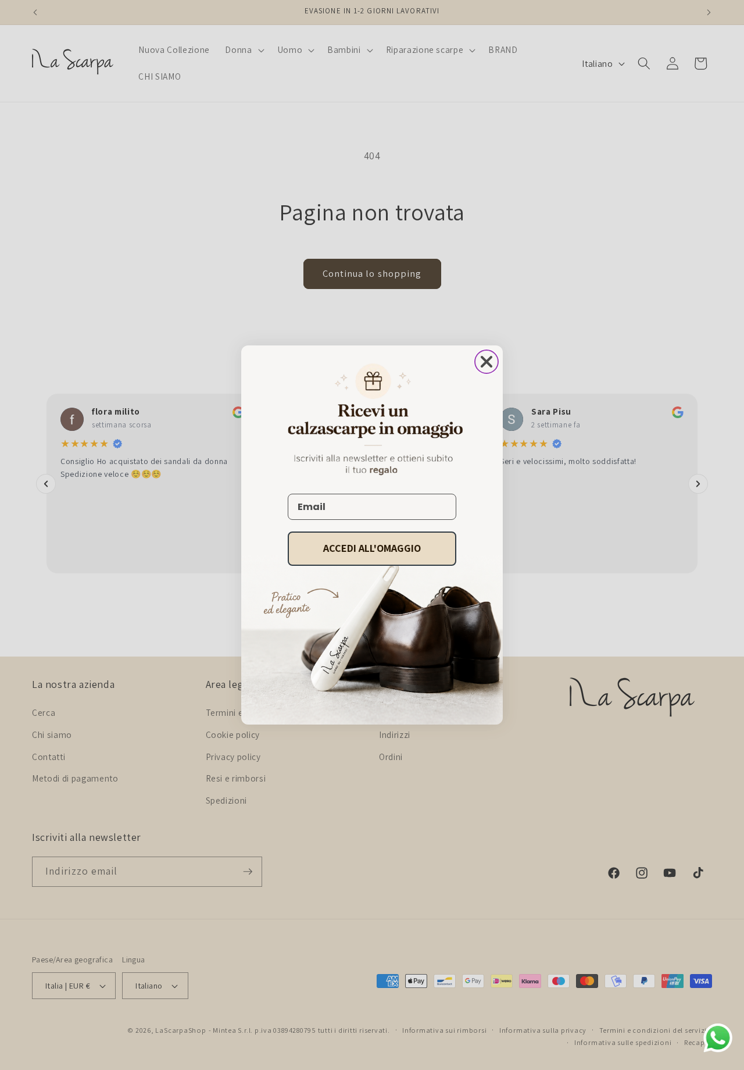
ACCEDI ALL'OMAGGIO (372, 548)
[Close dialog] (486, 361)
